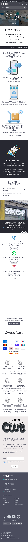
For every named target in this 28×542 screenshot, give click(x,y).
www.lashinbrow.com (15, 81)
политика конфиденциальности (8, 537)
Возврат (16, 502)
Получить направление (14, 323)
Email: (4, 458)
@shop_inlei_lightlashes (14, 278)
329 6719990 (14, 262)
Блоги (4, 504)
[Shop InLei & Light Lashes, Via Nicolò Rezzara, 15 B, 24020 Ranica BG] (14, 305)
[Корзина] (25, 4)
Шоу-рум (5, 500)
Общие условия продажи (6, 535)
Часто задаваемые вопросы (19, 505)
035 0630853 (14, 248)
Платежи (16, 500)
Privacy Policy (7, 462)
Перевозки (17, 498)
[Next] (25, 232)
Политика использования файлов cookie (10, 538)
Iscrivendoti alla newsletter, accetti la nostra (14, 462)
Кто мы (4, 498)
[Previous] (22, 232)
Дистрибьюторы (6, 502)
